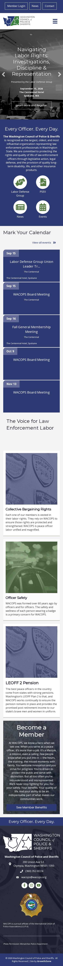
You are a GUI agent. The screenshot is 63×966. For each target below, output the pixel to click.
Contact (49, 6)
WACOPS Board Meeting (31, 294)
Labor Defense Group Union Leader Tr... (31, 263)
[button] (3, 74)
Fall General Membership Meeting (31, 329)
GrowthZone (44, 961)
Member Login (16, 6)
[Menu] (55, 21)
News (35, 6)
